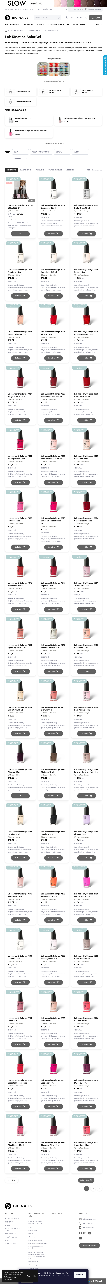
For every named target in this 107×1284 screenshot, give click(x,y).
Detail (20, 234)
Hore (13, 1180)
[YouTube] (89, 1232)
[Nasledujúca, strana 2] (93, 1188)
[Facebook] (80, 1232)
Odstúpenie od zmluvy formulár (35, 1248)
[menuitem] (13, 25)
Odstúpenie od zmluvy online (37, 1243)
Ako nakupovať (33, 1237)
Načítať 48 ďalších (86, 1180)
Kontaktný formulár (89, 1245)
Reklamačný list (33, 1261)
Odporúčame (11, 170)
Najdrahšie (39, 170)
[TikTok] (80, 1237)
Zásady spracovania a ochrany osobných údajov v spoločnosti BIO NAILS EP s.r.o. (37, 1255)
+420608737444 (88, 1227)
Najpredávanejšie (55, 170)
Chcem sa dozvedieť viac (53, 81)
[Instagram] (84, 1232)
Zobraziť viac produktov (53, 143)
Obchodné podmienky (35, 1240)
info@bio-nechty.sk (89, 1219)
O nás (38, 9)
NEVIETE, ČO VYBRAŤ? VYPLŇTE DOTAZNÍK (19, 9)
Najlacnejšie (25, 170)
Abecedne (70, 170)
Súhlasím (79, 1275)
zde (68, 1275)
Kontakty (31, 1233)
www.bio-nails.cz (33, 1268)
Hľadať (58, 18)
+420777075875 (88, 1223)
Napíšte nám (47, 9)
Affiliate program (33, 1265)
